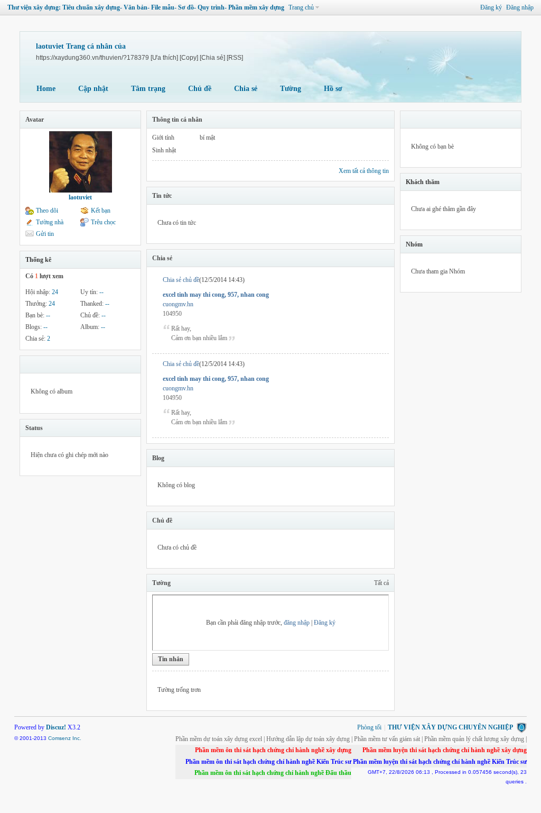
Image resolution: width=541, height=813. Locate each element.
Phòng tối (369, 727)
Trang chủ (301, 7)
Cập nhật (93, 89)
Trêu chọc (103, 222)
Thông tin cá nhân (177, 119)
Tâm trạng (148, 89)
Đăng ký (491, 7)
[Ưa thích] (164, 57)
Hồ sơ (333, 89)
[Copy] (189, 57)
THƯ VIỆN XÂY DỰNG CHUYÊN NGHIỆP (450, 727)
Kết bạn (100, 210)
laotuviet (80, 197)
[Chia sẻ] (212, 57)
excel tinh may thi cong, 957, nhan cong (216, 294)
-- (101, 292)
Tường (290, 89)
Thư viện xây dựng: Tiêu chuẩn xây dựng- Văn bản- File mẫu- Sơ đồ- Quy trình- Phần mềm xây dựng (145, 7)
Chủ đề (199, 89)
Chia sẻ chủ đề (181, 280)
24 (55, 292)
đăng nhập (297, 622)
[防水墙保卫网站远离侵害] (521, 727)
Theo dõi (47, 210)
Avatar (34, 119)
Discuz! (56, 727)
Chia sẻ (245, 89)
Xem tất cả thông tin (364, 171)
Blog (158, 458)
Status (34, 428)
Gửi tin (45, 233)
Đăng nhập (520, 7)
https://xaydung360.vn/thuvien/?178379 (92, 57)
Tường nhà (49, 222)
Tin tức (162, 195)
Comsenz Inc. (64, 738)
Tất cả (381, 583)
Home (45, 89)
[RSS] (235, 57)
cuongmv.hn (178, 304)
